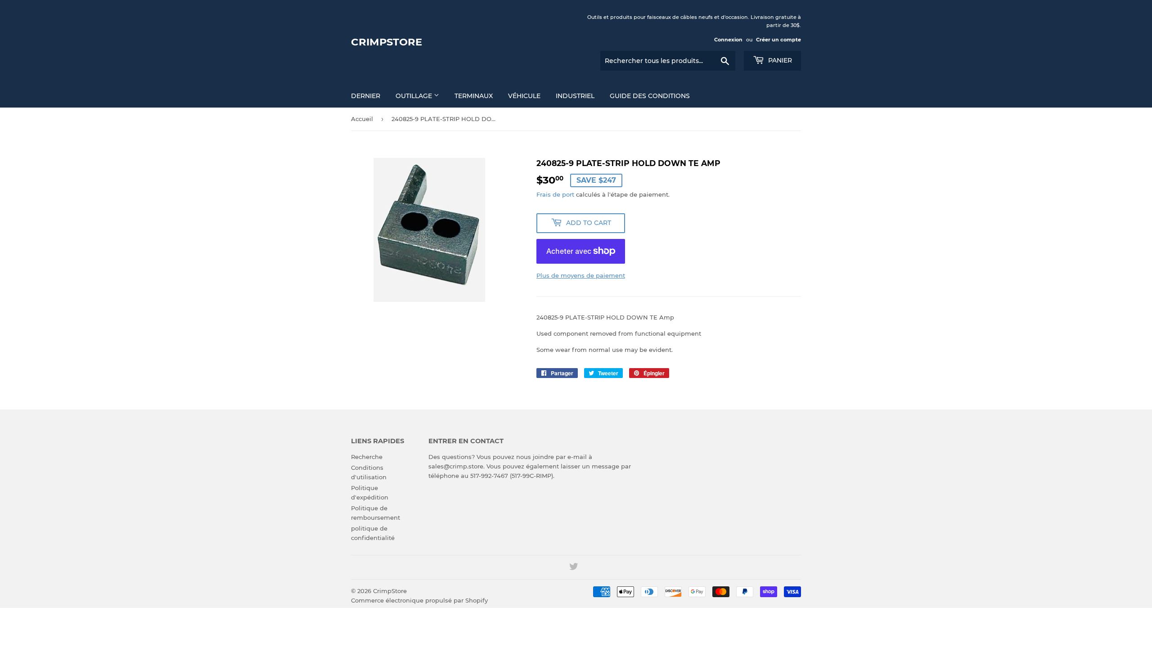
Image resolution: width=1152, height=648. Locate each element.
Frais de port (555, 194)
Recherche (366, 456)
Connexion (728, 39)
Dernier (365, 96)
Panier (779, 60)
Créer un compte (778, 39)
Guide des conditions (650, 96)
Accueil (362, 118)
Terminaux (473, 96)
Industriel (575, 96)
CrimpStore (386, 42)
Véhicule (524, 96)
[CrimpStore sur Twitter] (573, 568)
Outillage (415, 96)
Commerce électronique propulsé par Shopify (419, 600)
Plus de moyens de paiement (580, 275)
